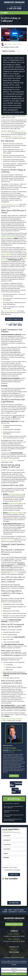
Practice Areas (19, 909)
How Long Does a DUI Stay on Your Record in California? (13, 819)
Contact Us (22, 911)
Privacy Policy (13, 867)
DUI (19, 44)
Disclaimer (5, 867)
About (10, 909)
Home (5, 909)
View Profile (14, 776)
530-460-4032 (15, 325)
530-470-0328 (15, 8)
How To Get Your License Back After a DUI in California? (13, 807)
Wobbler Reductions (13, 513)
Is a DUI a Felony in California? (11, 803)
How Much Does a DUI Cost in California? (11, 811)
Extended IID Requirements (16, 494)
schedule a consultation (14, 924)
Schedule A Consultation (14, 319)
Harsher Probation (13, 503)
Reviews (4, 911)
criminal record (14, 572)
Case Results (12, 911)
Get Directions (14, 903)
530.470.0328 (14, 952)
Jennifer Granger (12, 44)
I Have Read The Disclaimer (12, 870)
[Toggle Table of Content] (17, 51)
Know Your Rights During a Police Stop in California (13, 815)
